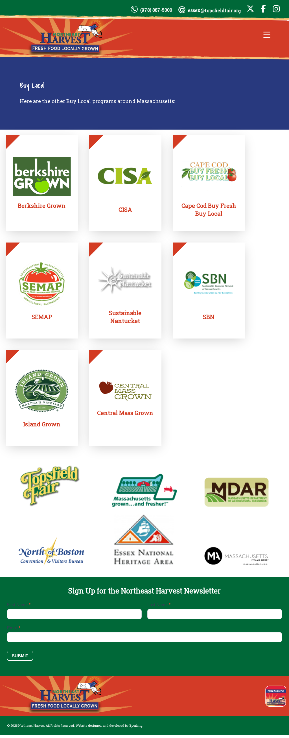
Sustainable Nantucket (125, 316)
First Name (18, 604)
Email (13, 627)
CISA (125, 209)
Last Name (158, 604)
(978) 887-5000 (156, 10)
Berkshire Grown (41, 205)
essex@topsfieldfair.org (214, 10)
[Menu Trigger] (267, 34)
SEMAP (42, 316)
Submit (20, 655)
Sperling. (136, 725)
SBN (208, 316)
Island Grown (41, 424)
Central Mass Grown (125, 412)
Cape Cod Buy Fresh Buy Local (208, 209)
